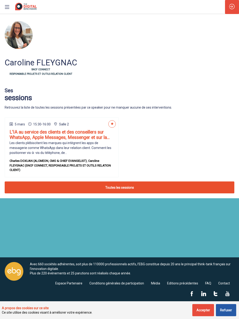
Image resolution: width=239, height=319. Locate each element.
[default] (68, 283)
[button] (7, 7)
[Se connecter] (232, 7)
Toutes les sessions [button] (119, 187)
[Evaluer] (112, 124)
